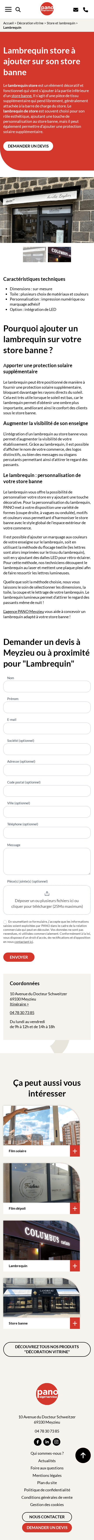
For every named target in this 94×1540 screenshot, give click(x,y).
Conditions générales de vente (47, 1497)
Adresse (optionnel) (21, 761)
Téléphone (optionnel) (22, 824)
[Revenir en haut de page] (83, 1455)
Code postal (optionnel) (24, 782)
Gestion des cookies (47, 1504)
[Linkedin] (47, 1442)
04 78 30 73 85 (22, 1012)
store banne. (21, 95)
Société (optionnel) (20, 740)
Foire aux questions (47, 1467)
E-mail (11, 719)
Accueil (8, 23)
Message (13, 845)
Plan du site (47, 1482)
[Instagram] (56, 1442)
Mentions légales (47, 1475)
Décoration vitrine (30, 23)
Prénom (12, 699)
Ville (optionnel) (18, 803)
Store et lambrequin (61, 23)
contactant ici (23, 942)
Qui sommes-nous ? (47, 1453)
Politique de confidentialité (47, 1489)
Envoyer (19, 957)
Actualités (47, 1460)
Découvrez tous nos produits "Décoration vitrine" (47, 1349)
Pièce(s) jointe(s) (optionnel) (27, 881)
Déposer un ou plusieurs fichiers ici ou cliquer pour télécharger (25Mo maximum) (47, 903)
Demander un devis (28, 146)
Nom (10, 678)
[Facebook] (38, 1442)
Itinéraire (18, 1004)
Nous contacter (47, 1516)
